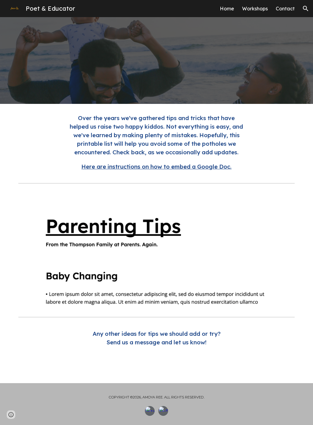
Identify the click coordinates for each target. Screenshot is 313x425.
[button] (305, 8)
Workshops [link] (255, 8)
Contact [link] (285, 8)
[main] (156, 142)
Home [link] (227, 8)
